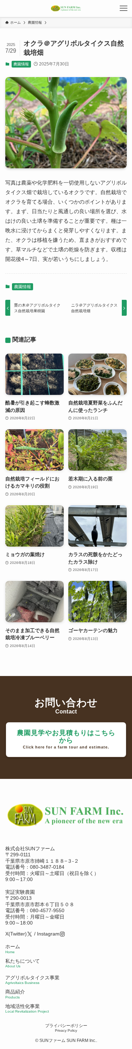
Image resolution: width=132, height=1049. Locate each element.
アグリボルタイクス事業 (32, 977)
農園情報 (21, 64)
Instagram (48, 934)
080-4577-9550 (47, 910)
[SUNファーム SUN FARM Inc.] (66, 8)
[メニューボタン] (123, 8)
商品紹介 (15, 994)
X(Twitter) (16, 934)
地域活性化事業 (27, 1009)
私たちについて (22, 963)
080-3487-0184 (47, 867)
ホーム (12, 949)
